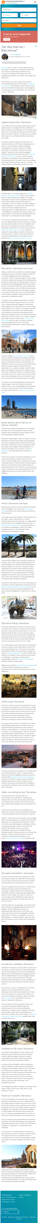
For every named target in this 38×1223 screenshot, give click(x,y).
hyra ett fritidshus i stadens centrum (20, 238)
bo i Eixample (8, 998)
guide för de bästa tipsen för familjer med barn (16, 587)
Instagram (21, 868)
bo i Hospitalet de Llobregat (25, 665)
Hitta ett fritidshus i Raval (14, 838)
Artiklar (21, 1197)
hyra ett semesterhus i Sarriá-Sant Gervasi (19, 1015)
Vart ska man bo (20, 63)
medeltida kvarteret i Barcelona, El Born (17, 195)
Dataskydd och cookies (8, 1199)
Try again (6, 39)
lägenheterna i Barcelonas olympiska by (22, 777)
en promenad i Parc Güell (22, 356)
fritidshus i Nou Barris (24, 659)
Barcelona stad (8, 63)
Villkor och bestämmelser (9, 1197)
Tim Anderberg (16, 54)
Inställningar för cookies (8, 1202)
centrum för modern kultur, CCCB (12, 230)
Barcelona (5, 68)
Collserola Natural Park (14, 653)
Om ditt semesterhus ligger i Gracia (19, 524)
